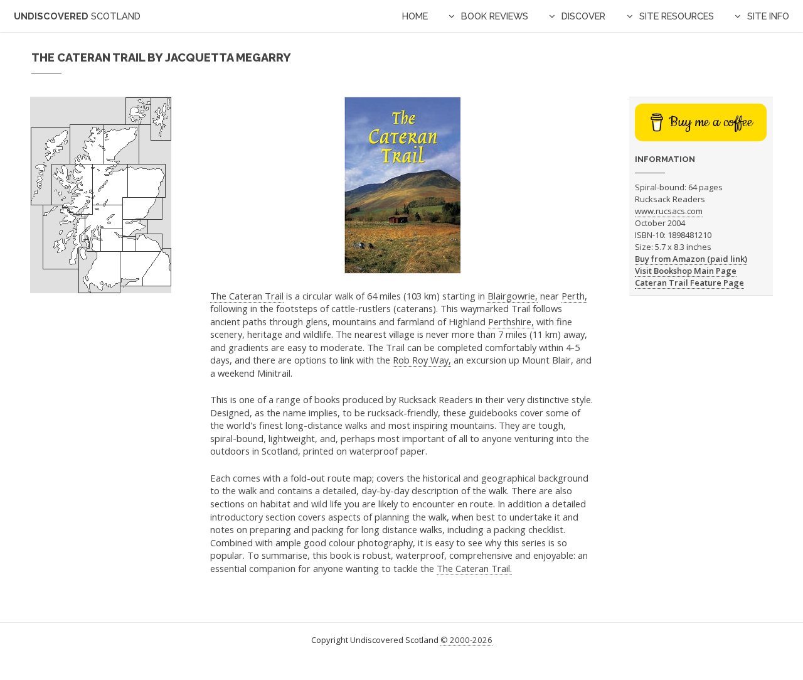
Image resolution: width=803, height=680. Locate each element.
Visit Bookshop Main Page (686, 270)
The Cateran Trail (247, 295)
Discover (583, 16)
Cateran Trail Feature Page (689, 282)
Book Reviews (494, 16)
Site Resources (676, 16)
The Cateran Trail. (474, 568)
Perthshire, (511, 321)
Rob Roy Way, (422, 359)
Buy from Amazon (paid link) (691, 258)
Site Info (768, 16)
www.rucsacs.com (669, 211)
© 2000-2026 (466, 639)
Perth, (574, 295)
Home (415, 16)
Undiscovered (77, 16)
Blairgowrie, (512, 295)
